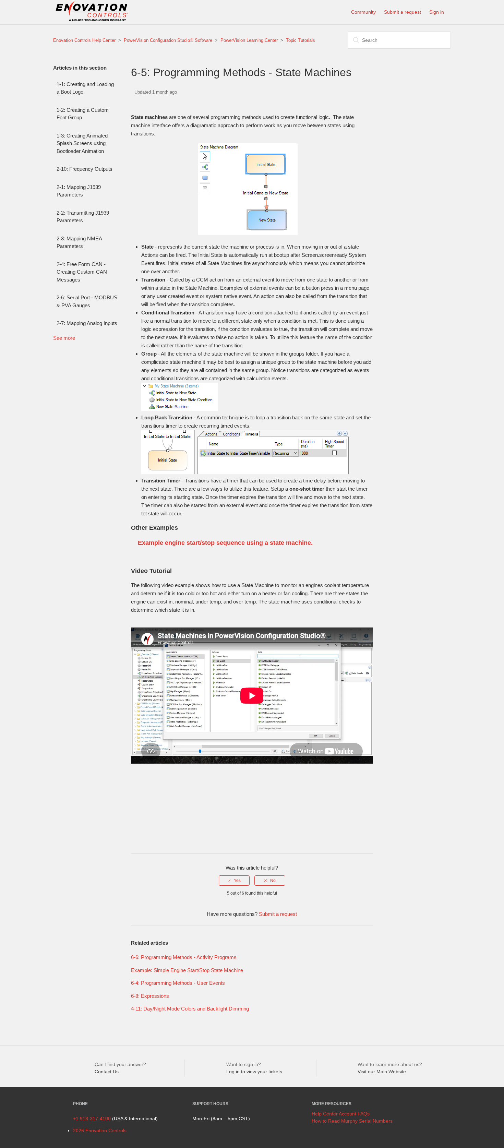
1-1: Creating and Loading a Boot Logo (85, 88)
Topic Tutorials (300, 40)
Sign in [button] (436, 12)
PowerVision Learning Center (249, 40)
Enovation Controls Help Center (84, 40)
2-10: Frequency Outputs (84, 169)
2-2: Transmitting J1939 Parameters (83, 217)
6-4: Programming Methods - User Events (178, 983)
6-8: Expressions (150, 996)
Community (363, 12)
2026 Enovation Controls (100, 1130)
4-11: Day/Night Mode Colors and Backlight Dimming (190, 1009)
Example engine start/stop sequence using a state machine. (225, 542)
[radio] (234, 880)
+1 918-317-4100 (92, 1118)
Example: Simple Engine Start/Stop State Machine (187, 970)
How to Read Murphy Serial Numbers (352, 1121)
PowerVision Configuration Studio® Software (168, 40)
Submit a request (402, 12)
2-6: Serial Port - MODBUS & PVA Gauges (87, 301)
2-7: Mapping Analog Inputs (87, 323)
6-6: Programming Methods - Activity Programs (184, 957)
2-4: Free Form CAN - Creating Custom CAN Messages (82, 272)
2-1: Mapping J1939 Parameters (79, 191)
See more (64, 338)
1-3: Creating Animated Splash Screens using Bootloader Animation (82, 143)
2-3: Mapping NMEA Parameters (79, 242)
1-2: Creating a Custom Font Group (83, 114)
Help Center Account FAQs (341, 1113)
